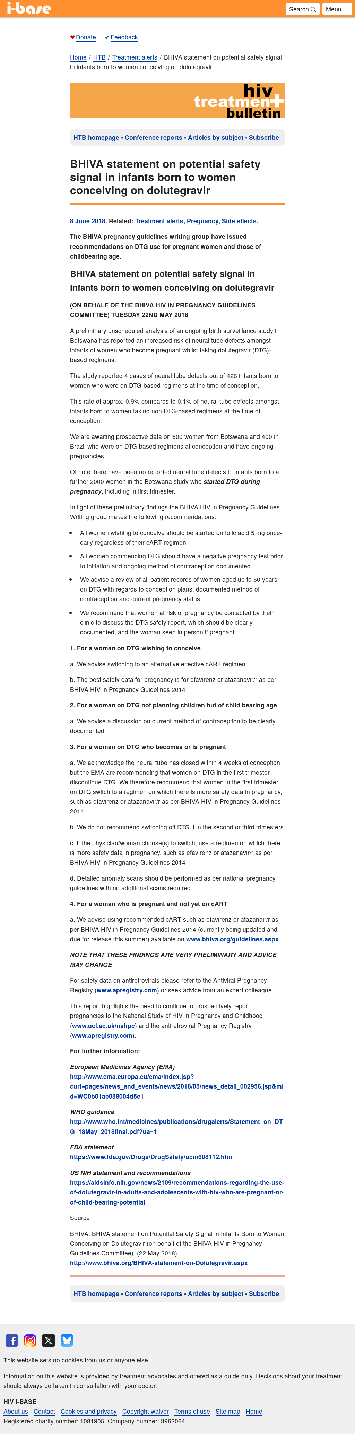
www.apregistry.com (127, 989)
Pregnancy (202, 220)
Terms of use (192, 1411)
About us (15, 1411)
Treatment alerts (159, 220)
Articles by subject (215, 137)
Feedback (124, 37)
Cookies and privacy (89, 1411)
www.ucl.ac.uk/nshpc (103, 1025)
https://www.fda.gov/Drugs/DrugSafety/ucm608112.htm (151, 1156)
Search (300, 8)
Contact (44, 1411)
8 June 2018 (87, 220)
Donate (86, 37)
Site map (228, 1411)
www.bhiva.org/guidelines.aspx (232, 939)
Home (78, 57)
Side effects (239, 220)
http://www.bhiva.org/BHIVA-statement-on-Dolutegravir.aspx (159, 1262)
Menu (334, 8)
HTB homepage (96, 137)
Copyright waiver (145, 1411)
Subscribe (264, 137)
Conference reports (153, 137)
